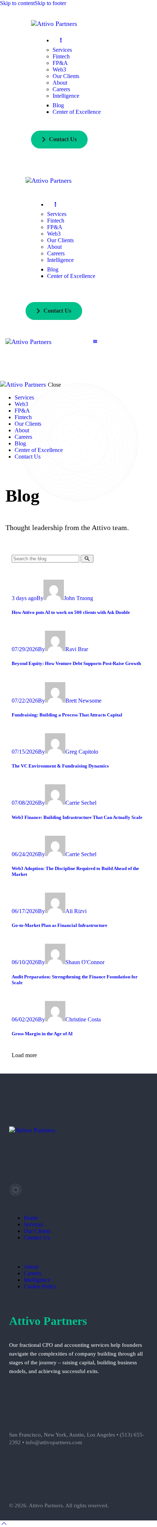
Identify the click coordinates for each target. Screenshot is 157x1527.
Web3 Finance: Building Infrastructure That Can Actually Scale (77, 817)
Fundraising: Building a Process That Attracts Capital (67, 715)
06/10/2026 (25, 962)
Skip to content (17, 3)
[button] (95, 342)
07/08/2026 (25, 803)
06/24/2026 (25, 854)
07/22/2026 (25, 700)
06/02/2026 (25, 1019)
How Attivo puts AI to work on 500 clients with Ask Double (71, 612)
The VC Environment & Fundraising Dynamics (60, 766)
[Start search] (87, 559)
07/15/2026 (25, 752)
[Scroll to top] (4, 1523)
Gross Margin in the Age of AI (42, 1033)
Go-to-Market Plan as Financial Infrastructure (59, 925)
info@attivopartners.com (54, 1442)
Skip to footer (50, 3)
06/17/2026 (25, 911)
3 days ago (24, 598)
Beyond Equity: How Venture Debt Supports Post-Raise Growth (76, 663)
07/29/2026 (25, 649)
